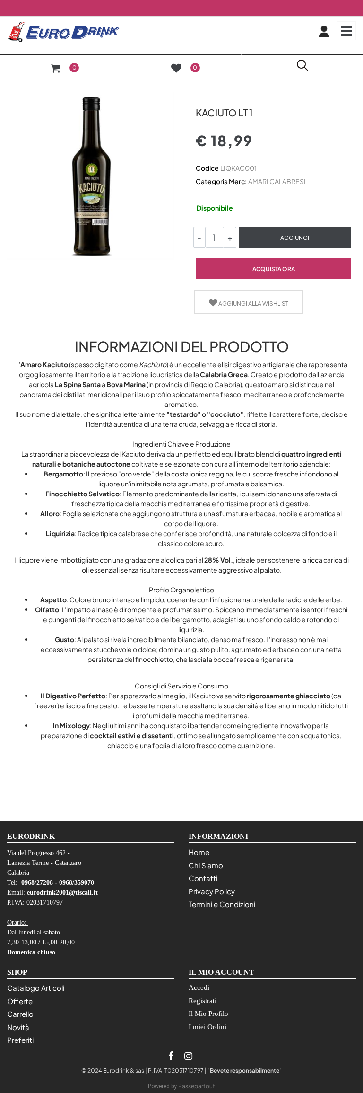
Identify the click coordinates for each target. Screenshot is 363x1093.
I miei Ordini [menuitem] (207, 1027)
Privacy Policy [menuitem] (212, 891)
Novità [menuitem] (18, 1026)
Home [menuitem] (199, 851)
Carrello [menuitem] (20, 1013)
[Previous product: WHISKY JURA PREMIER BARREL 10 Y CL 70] (201, 96)
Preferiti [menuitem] (20, 1039)
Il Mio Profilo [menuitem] (208, 1013)
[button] (90, 175)
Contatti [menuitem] (203, 877)
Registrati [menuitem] (202, 1001)
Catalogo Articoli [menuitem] (35, 987)
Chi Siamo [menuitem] (206, 865)
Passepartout (196, 1086)
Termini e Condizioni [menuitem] (222, 903)
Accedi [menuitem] (199, 987)
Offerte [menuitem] (20, 1000)
